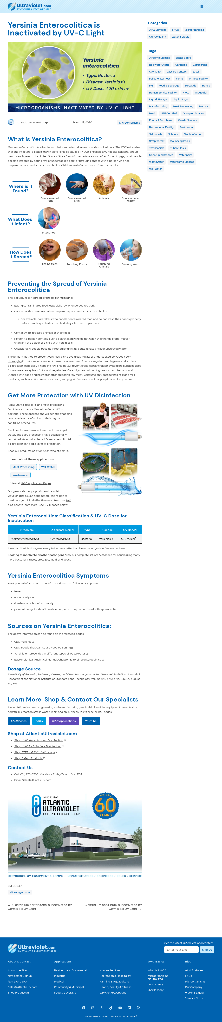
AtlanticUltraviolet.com (52, 451)
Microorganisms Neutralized (158, 977)
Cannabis (181, 64)
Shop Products (19, 992)
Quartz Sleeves (187, 120)
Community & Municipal (69, 987)
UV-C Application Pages (36, 483)
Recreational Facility (161, 127)
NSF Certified (169, 113)
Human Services (110, 970)
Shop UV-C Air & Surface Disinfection (39, 746)
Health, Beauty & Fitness (115, 987)
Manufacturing (158, 106)
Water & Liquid (180, 36)
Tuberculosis (178, 148)
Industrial (201, 92)
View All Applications (113, 992)
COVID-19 (155, 71)
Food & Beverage (169, 85)
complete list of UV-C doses (94, 555)
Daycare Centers (176, 71)
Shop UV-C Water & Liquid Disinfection (40, 740)
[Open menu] (202, 6)
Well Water (48, 467)
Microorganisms (129, 122)
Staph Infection (193, 134)
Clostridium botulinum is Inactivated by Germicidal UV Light (113, 907)
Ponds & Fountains (160, 120)
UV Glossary (155, 990)
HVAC (186, 92)
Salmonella (155, 134)
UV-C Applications (64, 721)
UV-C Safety (155, 984)
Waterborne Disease (182, 161)
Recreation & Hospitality (115, 975)
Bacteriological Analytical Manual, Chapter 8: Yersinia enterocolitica (59, 659)
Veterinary (185, 155)
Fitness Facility (198, 78)
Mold (152, 113)
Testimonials (156, 148)
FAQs (39, 721)
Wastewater (20, 475)
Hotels (206, 85)
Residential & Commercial (70, 970)
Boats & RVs (183, 57)
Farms (179, 78)
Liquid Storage (158, 99)
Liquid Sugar (181, 99)
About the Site (17, 970)
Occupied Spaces (193, 113)
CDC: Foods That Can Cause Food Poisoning (43, 647)
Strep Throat (156, 141)
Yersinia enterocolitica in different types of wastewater (51, 653)
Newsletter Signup (20, 975)
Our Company (157, 36)
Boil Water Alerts (159, 64)
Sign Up (207, 949)
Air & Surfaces (157, 29)
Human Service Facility (163, 92)
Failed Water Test (159, 78)
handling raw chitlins (54, 365)
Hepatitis (190, 85)
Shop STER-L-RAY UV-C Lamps (36, 752)
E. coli (196, 71)
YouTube (91, 721)
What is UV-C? (157, 970)
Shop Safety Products (29, 758)
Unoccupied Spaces (161, 155)
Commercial (200, 64)
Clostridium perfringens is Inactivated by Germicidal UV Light (40, 907)
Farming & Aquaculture (114, 981)
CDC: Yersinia (24, 641)
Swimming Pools (180, 141)
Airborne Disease (159, 57)
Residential (186, 127)
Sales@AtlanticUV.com (36, 780)
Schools (173, 134)
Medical (204, 106)
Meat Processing (24, 467)
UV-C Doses (18, 721)
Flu (151, 85)
